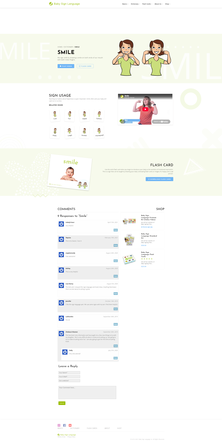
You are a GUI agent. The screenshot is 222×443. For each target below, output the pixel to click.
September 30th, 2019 (110, 317)
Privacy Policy (71, 437)
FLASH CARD (86, 66)
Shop (167, 4)
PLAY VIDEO (67, 66)
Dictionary (135, 4)
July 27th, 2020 (113, 350)
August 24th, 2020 (112, 253)
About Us (158, 4)
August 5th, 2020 (112, 284)
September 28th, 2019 (110, 332)
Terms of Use (61, 437)
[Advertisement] (111, 21)
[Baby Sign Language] (64, 3)
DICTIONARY (68, 47)
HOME (60, 47)
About (107, 428)
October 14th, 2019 (111, 301)
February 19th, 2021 (111, 238)
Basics (124, 4)
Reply (115, 230)
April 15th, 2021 (113, 222)
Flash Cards (146, 4)
